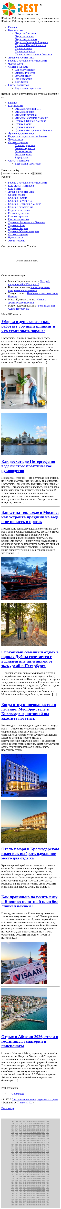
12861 (36, 1205)
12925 (16, 1195)
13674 (32, 1133)
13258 (32, 1167)
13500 (40, 1146)
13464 (28, 1150)
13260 (28, 1167)
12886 (28, 1201)
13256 (36, 1167)
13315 (43, 1161)
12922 (28, 1195)
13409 (12, 1155)
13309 (16, 1163)
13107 (40, 1174)
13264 (20, 1167)
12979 (12, 1186)
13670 (40, 1133)
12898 (32, 1199)
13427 (16, 1153)
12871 (36, 1203)
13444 (28, 1152)
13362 (20, 1159)
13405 (20, 1155)
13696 (32, 1131)
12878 (12, 1203)
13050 (40, 1176)
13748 (28, 1127)
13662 (12, 1134)
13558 (32, 1142)
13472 (16, 1150)
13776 (20, 1125)
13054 (36, 1176)
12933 (24, 1193)
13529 (40, 1144)
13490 (20, 1148)
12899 (28, 1199)
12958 (43, 1188)
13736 (47, 1127)
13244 (16, 1169)
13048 (43, 1176)
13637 (16, 1136)
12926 (12, 1195)
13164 (24, 1172)
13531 (36, 1144)
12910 (28, 1197)
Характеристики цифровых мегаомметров (29, 289)
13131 (47, 1172)
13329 (24, 1161)
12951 (32, 1190)
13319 (40, 1161)
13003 (36, 1180)
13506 (28, 1146)
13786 (40, 1123)
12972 (36, 1186)
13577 (40, 1140)
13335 (20, 1161)
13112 (36, 1174)
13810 (40, 1121)
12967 (12, 1188)
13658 (20, 1134)
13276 (36, 1165)
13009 (12, 1180)
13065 (28, 1176)
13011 (43, 1178)
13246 (12, 1169)
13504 (32, 1146)
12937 (47, 1191)
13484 (32, 1148)
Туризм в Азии (23, 48)
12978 (16, 1186)
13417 (36, 1153)
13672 (36, 1133)
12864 (24, 1205)
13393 (40, 1155)
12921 (32, 1195)
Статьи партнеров (18, 85)
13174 (47, 1171)
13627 (36, 1136)
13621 (43, 1136)
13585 (28, 1140)
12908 (36, 1197)
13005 (28, 1180)
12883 (36, 1201)
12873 (28, 1203)
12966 (16, 1188)
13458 (40, 1150)
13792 (28, 1123)
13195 (28, 1171)
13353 (36, 1159)
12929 (40, 1193)
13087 (16, 1176)
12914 (12, 1197)
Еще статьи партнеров (28, 88)
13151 (28, 1172)
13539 (24, 1144)
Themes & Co (24, 1102)
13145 (36, 1172)
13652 (32, 1134)
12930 (36, 1193)
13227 (43, 1169)
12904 (12, 1199)
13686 (47, 1131)
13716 (36, 1129)
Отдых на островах (26, 39)
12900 (24, 1199)
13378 (28, 1157)
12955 (16, 1190)
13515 (20, 1146)
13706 (12, 1131)
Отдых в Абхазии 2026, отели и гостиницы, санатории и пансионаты (29, 1041)
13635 (20, 1136)
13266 (16, 1167)
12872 (32, 1203)
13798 (20, 1123)
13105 (43, 1174)
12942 (28, 1191)
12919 (40, 1195)
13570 (12, 1142)
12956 (12, 1190)
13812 (36, 1121)
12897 (36, 1199)
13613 (20, 1138)
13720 (32, 1129)
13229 (40, 1169)
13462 (32, 1150)
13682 (16, 1133)
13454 (47, 1150)
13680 (20, 1133)
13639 (12, 1136)
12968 (47, 1186)
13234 (32, 1169)
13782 (47, 1123)
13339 (12, 1161)
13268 (12, 1167)
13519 (12, 1146)
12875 (20, 1203)
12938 (43, 1191)
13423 (24, 1153)
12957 (47, 1188)
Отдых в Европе (24, 36)
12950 (36, 1190)
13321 (36, 1161)
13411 (47, 1153)
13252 (43, 1167)
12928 (43, 1193)
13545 (12, 1144)
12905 (47, 1197)
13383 (20, 1157)
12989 (12, 1184)
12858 (47, 1205)
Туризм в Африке (25, 51)
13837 (12, 1121)
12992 (40, 1182)
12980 (47, 1184)
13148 (32, 1172)
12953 (24, 1190)
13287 (16, 1165)
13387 (12, 1157)
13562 (28, 1142)
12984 (32, 1184)
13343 (47, 1159)
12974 (28, 1186)
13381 (24, 1157)
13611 (24, 1138)
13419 (32, 1153)
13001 (43, 1180)
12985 (28, 1184)
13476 (47, 1148)
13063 (32, 1176)
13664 (47, 1133)
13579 (36, 1140)
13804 (12, 1123)
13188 (36, 1171)
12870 (40, 1203)
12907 (40, 1197)
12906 (43, 1197)
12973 (32, 1186)
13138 (43, 1172)
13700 (24, 1131)
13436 (43, 1152)
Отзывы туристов (25, 72)
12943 (24, 1191)
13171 (12, 1172)
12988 (16, 1184)
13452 (12, 1152)
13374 (36, 1157)
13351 (40, 1159)
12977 (20, 1186)
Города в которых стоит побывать (27, 60)
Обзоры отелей (23, 75)
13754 (16, 1127)
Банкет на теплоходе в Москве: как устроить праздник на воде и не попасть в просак (30, 517)
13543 (16, 1144)
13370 (43, 1157)
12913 (16, 1197)
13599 (40, 1138)
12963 (28, 1188)
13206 (16, 1171)
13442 (32, 1152)
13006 (24, 1180)
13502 (36, 1146)
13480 (40, 1148)
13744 (32, 1127)
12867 (12, 1205)
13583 (32, 1140)
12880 (43, 1201)
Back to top (7, 1108)
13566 (20, 1142)
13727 (20, 1129)
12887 (24, 1201)
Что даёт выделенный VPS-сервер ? (29, 283)
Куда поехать (15, 30)
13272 (43, 1165)
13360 (24, 1159)
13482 (36, 1148)
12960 (36, 1188)
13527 (43, 1144)
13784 (43, 1123)
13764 (40, 1125)
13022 (28, 1178)
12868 (47, 1203)
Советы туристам (25, 69)
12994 (32, 1182)
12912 (20, 1197)
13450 (16, 1152)
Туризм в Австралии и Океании (33, 54)
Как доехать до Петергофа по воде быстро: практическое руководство (28, 466)
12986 (24, 1184)
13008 (16, 1180)
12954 (20, 1190)
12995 (28, 1182)
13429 (12, 1153)
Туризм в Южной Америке (30, 45)
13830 (16, 1121)
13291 (47, 1163)
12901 (20, 1199)
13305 (24, 1163)
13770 (28, 1125)
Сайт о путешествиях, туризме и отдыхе (35, 1099)
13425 (20, 1153)
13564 (24, 1142)
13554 (40, 1142)
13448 (20, 1152)
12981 (43, 1184)
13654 (28, 1134)
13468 (20, 1150)
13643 (43, 1134)
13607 (32, 1138)
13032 (20, 1178)
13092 (12, 1176)
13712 (43, 1129)
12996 (24, 1182)
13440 (36, 1152)
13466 (24, 1150)
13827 (20, 1121)
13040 (16, 1178)
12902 (16, 1199)
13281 (28, 1165)
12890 (12, 1201)
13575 (43, 1140)
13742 (36, 1127)
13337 (16, 1161)
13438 (40, 1152)
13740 (40, 1127)
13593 (12, 1140)
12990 (47, 1182)
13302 (28, 1163)
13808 (43, 1121)
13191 (32, 1171)
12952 (28, 1190)
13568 (16, 1142)
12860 (40, 1205)
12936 (12, 1193)
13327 (28, 1161)
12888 (20, 1201)
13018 (32, 1178)
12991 (43, 1182)
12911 (24, 1197)
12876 (16, 1203)
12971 (40, 1186)
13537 (28, 1144)
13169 (16, 1172)
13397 (32, 1155)
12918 (43, 1195)
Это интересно (23, 78)
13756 (12, 1127)
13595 (47, 1138)
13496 (47, 1146)
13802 (16, 1123)
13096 (47, 1174)
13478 (43, 1148)
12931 (32, 1193)
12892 (43, 1199)
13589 (20, 1140)
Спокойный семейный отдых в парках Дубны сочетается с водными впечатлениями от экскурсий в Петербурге (30, 659)
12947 (47, 1190)
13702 (20, 1131)
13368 (47, 1157)
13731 (12, 1129)
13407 (16, 1155)
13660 (16, 1134)
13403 (24, 1155)
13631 (28, 1136)
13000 (47, 1180)
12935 (16, 1193)
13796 (24, 1123)
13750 (24, 1127)
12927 (47, 1193)
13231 (36, 1169)
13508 (24, 1146)
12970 (43, 1186)
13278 (32, 1165)
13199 (20, 1171)
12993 (36, 1182)
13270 (47, 1165)
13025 (24, 1178)
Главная (12, 27)
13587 (24, 1140)
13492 (16, 1148)
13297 (36, 1163)
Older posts (16, 1093)
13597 (43, 1138)
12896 (40, 1199)
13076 (20, 1176)
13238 (24, 1169)
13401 (28, 1155)
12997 (20, 1182)
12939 (40, 1191)
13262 (24, 1167)
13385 (16, 1157)
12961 (32, 1188)
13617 (12, 1138)
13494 (12, 1148)
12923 (24, 1195)
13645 (40, 1134)
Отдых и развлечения (20, 207)
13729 (16, 1129)
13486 (28, 1148)
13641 (47, 1134)
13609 (28, 1138)
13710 (47, 1129)
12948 (43, 1190)
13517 (16, 1146)
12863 (28, 1205)
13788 (36, 1123)
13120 (24, 1174)
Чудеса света (15, 63)
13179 (43, 1171)
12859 (43, 1205)
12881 (40, 1201)
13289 (12, 1165)
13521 (47, 1144)
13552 (43, 1142)
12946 (12, 1191)
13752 (20, 1127)
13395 (36, 1155)
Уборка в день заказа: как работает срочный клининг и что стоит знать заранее (28, 326)
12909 (32, 1197)
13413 (43, 1153)
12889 (16, 1201)
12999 (12, 1182)
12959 (40, 1188)
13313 (47, 1161)
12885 (32, 1201)
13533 (32, 1144)
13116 (28, 1174)
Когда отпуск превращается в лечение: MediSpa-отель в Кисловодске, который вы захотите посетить (28, 711)
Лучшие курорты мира (21, 57)
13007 (20, 1180)
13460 (36, 1150)
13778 (16, 1125)
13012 (40, 1178)
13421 (28, 1153)
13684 (12, 1133)
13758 (47, 1125)
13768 (32, 1125)
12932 (28, 1193)
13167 (20, 1172)
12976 (24, 1186)
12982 (40, 1184)
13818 (28, 1121)
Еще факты (21, 81)
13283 (24, 1165)
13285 (20, 1165)
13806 (47, 1121)
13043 (12, 1178)
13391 (43, 1155)
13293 (43, 1163)
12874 (24, 1203)
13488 (24, 1148)
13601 (36, 1138)
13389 (47, 1155)
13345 (43, 1159)
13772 (24, 1125)
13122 (20, 1174)
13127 (12, 1174)
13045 (47, 1176)
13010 (47, 1178)
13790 (32, 1123)
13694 (36, 1131)
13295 (40, 1163)
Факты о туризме (18, 66)
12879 (47, 1201)
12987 (20, 1184)
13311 (12, 1163)
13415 (40, 1153)
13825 (24, 1121)
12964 (24, 1188)
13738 (43, 1127)
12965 (20, 1188)
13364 (16, 1159)
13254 (40, 1167)
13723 (28, 1129)
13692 (40, 1131)
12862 (32, 1205)
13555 (36, 1142)
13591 (16, 1140)
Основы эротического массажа (27, 301)
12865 (20, 1205)
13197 (24, 1171)
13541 (20, 1144)
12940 (36, 1191)
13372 (40, 1157)
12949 (40, 1190)
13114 (32, 1174)
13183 (40, 1171)
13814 (32, 1121)
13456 (43, 1150)
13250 (47, 1167)
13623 (40, 1136)
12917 (47, 1195)
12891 (47, 1199)
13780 (12, 1125)
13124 (16, 1174)
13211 (12, 1171)
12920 (36, 1195)
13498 (43, 1146)
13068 (24, 1176)
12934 (20, 1193)
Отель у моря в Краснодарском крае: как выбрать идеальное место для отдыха (30, 853)
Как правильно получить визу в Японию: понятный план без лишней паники (29, 901)
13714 (40, 1129)
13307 (20, 1163)
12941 (32, 1191)
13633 (24, 1136)
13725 (24, 1129)
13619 (47, 1136)
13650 (36, 1134)
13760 (43, 1125)
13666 (43, 1133)
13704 (16, 1131)
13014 (36, 1178)
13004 (32, 1180)
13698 (28, 1131)
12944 (20, 1191)
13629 (32, 1136)
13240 (20, 1169)
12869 (43, 1203)
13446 (24, 1152)
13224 (47, 1169)
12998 (16, 1182)
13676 (28, 1133)
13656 (24, 1134)
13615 (16, 1138)
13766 (36, 1125)
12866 (16, 1205)
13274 (40, 1165)
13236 (28, 1169)
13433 (47, 1152)
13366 (12, 1159)
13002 (40, 1180)
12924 (20, 1195)
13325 (32, 1161)
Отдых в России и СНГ (28, 33)
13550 (47, 1142)
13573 (47, 1140)
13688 (43, 1131)
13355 (32, 1159)
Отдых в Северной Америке (31, 42)
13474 (12, 1150)
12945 (16, 1191)
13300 (32, 1163)
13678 (24, 1133)
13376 (32, 1157)
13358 (28, 1159)
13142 (40, 1172)
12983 (36, 1184)
